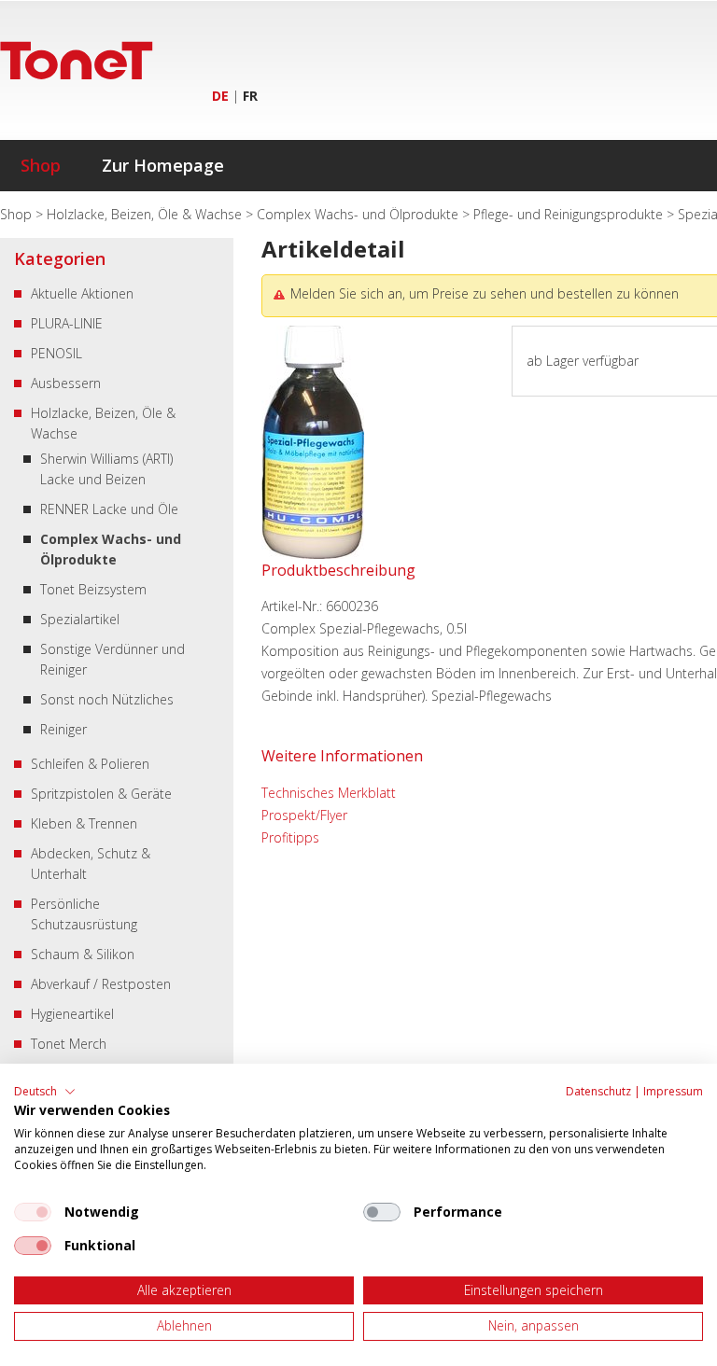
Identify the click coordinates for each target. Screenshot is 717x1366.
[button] (45, 1091)
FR (250, 96)
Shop (41, 165)
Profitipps (290, 837)
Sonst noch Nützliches (107, 699)
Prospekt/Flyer (304, 815)
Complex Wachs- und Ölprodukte (359, 214)
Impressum (673, 1091)
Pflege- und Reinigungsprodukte (570, 214)
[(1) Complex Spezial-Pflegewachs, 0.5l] (312, 554)
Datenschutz (598, 1091)
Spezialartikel (80, 619)
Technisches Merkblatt (328, 792)
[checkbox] (32, 1212)
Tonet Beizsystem (93, 589)
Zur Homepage (163, 165)
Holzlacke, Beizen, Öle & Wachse (146, 214)
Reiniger (63, 729)
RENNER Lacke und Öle (109, 509)
